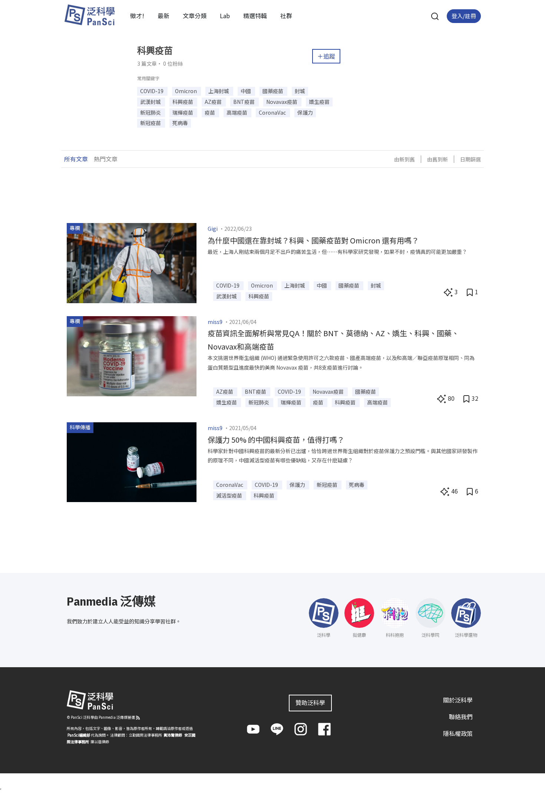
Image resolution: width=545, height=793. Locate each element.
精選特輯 (255, 15)
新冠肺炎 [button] (151, 112)
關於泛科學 (458, 699)
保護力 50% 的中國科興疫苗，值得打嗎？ (276, 439)
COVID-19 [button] (152, 91)
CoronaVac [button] (273, 112)
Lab (225, 15)
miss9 (215, 321)
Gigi (213, 228)
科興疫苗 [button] (183, 101)
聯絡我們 (461, 716)
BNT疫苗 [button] (244, 101)
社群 (286, 15)
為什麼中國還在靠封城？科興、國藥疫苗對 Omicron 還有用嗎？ (313, 240)
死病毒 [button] (180, 123)
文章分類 (195, 15)
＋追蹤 (326, 56)
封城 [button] (300, 91)
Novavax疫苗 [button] (282, 101)
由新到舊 (404, 159)
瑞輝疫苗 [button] (183, 112)
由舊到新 (437, 159)
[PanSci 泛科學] (89, 14)
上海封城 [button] (219, 91)
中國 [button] (246, 91)
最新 (163, 15)
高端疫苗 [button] (237, 112)
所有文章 (76, 158)
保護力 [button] (305, 112)
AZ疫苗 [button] (214, 101)
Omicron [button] (186, 91)
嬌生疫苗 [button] (319, 101)
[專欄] (131, 262)
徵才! (137, 15)
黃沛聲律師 (173, 735)
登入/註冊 (464, 16)
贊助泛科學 (310, 702)
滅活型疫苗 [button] (229, 495)
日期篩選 (470, 159)
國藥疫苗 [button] (273, 91)
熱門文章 (106, 158)
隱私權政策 (458, 733)
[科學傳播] (131, 461)
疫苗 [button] (210, 112)
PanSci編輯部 (78, 735)
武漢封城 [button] (151, 101)
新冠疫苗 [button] (151, 123)
